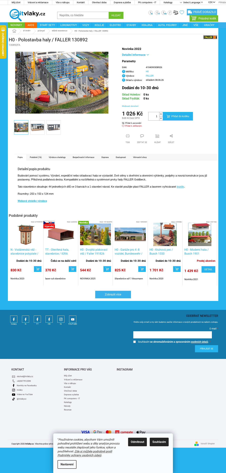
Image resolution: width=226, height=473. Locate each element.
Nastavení (67, 464)
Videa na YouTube (25, 394)
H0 (147, 71)
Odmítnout (137, 442)
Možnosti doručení (130, 106)
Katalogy (168, 2)
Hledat (116, 15)
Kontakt (81, 2)
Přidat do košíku (180, 116)
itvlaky (20, 390)
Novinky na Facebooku (27, 385)
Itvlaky (13, 319)
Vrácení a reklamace (38, 2)
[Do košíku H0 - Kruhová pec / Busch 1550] (177, 269)
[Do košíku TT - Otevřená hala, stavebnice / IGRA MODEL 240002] (72, 269)
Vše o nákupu (62, 2)
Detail (208, 269)
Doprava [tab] (105, 157)
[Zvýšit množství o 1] (161, 114)
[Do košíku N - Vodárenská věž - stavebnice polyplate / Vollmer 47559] (37, 269)
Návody (67, 406)
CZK (210, 2)
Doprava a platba (122, 2)
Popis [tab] (20, 157)
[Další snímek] (107, 82)
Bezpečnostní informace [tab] (83, 157)
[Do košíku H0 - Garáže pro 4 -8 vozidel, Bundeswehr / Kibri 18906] (142, 269)
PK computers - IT (147, 2)
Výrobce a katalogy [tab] (57, 157)
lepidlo (180, 186)
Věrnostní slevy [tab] (140, 157)
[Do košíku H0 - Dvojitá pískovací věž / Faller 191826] (107, 269)
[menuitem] (16, 25)
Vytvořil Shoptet (208, 444)
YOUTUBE (72, 319)
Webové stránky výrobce (32, 201)
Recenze (67, 410)
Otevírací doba (99, 2)
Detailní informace (134, 55)
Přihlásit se (206, 348)
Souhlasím (159, 442)
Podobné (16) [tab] (36, 157)
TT (37, 319)
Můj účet (16, 2)
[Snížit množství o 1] (161, 118)
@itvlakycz (21, 399)
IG (61, 319)
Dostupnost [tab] (121, 157)
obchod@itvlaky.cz (25, 376)
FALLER (149, 75)
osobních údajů (199, 341)
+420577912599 (24, 381)
